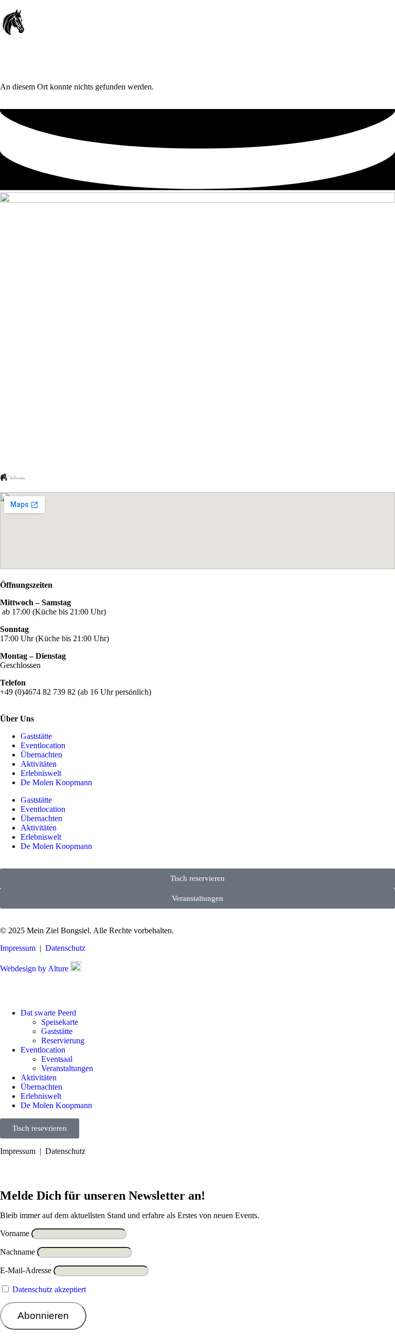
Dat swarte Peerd (48, 1012)
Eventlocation (43, 745)
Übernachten (41, 754)
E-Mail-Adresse (25, 1270)
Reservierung (62, 1040)
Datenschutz (65, 948)
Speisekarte (59, 1022)
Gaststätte (36, 736)
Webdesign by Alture (35, 968)
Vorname (14, 1233)
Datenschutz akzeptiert (49, 1289)
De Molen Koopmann (56, 782)
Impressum (17, 948)
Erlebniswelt (41, 773)
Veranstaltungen (67, 1068)
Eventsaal (57, 1059)
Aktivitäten (39, 763)
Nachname (17, 1251)
